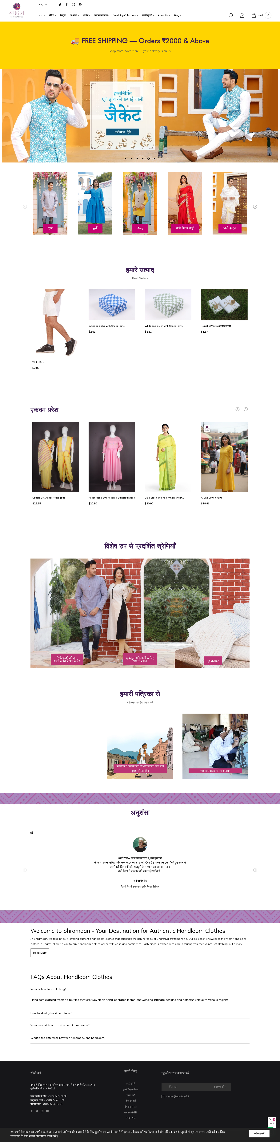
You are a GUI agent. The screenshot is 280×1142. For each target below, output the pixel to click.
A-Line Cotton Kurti (211, 497)
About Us (163, 15)
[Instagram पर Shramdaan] (42, 1111)
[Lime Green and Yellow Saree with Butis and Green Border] (168, 457)
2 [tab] (131, 159)
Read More (40, 952)
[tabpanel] (140, 115)
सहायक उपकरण (101, 15)
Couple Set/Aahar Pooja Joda (48, 497)
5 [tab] (148, 159)
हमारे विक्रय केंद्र (130, 1089)
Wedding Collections (125, 15)
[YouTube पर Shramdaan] (47, 1111)
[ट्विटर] (60, 4)
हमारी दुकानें (147, 15)
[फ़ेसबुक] (66, 4)
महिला (52, 15)
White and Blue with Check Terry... (50, 325)
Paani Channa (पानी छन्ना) (214, 364)
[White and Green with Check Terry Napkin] (112, 304)
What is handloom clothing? (48, 989)
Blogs (177, 15)
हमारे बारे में (130, 1083)
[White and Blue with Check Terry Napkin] (55, 304)
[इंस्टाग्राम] (73, 4)
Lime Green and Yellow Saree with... (164, 497)
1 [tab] (126, 159)
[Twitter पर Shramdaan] (37, 1111)
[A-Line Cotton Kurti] (224, 457)
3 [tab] (137, 159)
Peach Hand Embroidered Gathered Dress (112, 497)
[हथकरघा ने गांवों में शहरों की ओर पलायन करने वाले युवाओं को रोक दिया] (140, 746)
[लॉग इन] (242, 15)
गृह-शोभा (74, 15)
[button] (25, 207)
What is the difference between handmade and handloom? (67, 1038)
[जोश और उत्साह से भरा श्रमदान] (215, 746)
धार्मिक (86, 15)
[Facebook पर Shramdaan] (32, 1111)
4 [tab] (143, 159)
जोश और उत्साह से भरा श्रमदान (215, 770)
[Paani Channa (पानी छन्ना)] (224, 324)
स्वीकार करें (259, 1133)
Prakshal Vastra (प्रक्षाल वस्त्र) (160, 325)
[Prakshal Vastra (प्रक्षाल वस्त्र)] (168, 304)
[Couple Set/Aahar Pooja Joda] (55, 457)
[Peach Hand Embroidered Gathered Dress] (112, 457)
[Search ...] (231, 15)
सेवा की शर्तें (131, 1100)
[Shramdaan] (17, 10)
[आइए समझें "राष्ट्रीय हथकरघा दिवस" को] (65, 713)
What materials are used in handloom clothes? (60, 1025)
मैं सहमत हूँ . (178, 1096)
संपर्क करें (130, 1095)
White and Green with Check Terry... (108, 325)
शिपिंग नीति (130, 1118)
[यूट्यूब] (80, 4)
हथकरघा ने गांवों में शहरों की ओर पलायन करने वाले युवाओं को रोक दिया (140, 768)
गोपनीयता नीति (130, 1106)
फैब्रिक (63, 15)
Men (41, 15)
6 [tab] (154, 159)
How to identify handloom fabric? (51, 1013)
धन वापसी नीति (130, 1112)
